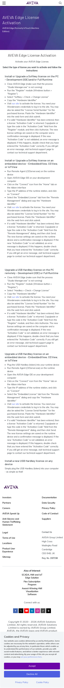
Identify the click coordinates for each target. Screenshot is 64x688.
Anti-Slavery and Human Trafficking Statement (11, 522)
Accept (32, 666)
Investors (6, 497)
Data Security (48, 503)
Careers (6, 508)
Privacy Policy (21, 682)
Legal (5, 532)
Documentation (49, 497)
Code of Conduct (50, 513)
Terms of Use (8, 538)
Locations (7, 543)
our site (15, 103)
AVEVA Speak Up (10, 513)
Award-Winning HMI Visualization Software (32, 591)
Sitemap (6, 557)
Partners (6, 503)
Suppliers (46, 519)
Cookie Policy (42, 682)
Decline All (32, 674)
